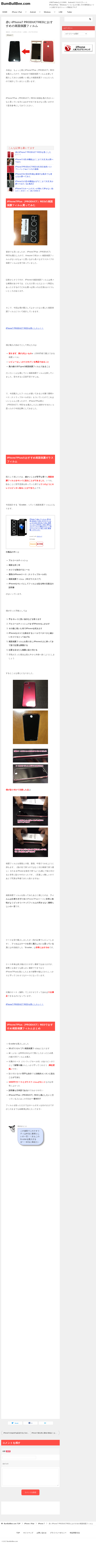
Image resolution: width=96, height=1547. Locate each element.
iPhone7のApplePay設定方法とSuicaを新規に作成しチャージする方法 (17, 1433)
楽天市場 (40, 544)
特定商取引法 (75, 1533)
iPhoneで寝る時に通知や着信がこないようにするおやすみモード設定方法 (46, 1433)
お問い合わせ (41, 1533)
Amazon (33, 544)
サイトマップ (28, 1533)
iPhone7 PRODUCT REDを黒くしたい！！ (25, 328)
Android (33, 12)
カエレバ (39, 536)
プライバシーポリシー (58, 1533)
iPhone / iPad (17, 12)
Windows (47, 12)
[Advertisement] (30, 128)
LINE (60, 12)
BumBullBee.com (15, 3)
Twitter (69, 12)
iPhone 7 (10, 35)
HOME (4, 12)
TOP (12, 1523)
